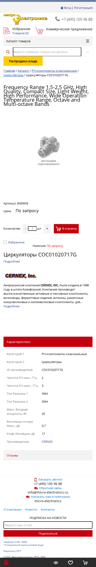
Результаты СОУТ (12, 551)
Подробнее (11, 261)
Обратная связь (50, 488)
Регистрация (83, 8)
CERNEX (47, 441)
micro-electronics (48, 501)
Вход (67, 8)
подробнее (11, 306)
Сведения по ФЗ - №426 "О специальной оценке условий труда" (23, 543)
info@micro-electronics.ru (48, 492)
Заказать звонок (50, 479)
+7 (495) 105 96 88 (77, 19)
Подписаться (48, 533)
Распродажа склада (23, 61)
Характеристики (18, 342)
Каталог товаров (18, 41)
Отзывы (12, 455)
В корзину (69, 228)
